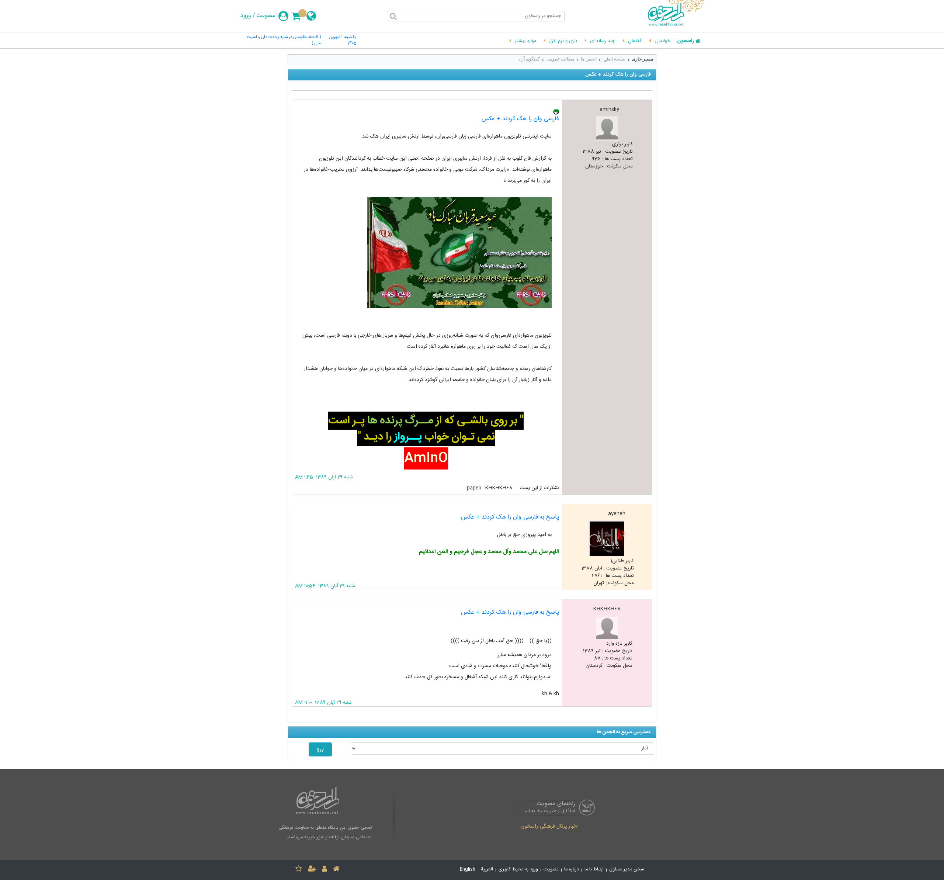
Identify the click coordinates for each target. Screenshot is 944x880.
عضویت (266, 15)
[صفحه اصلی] (336, 870)
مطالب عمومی (560, 59)
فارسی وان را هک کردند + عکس (520, 119)
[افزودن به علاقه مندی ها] (298, 870)
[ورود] (324, 870)
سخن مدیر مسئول (626, 869)
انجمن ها (589, 59)
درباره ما (571, 869)
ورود (245, 15)
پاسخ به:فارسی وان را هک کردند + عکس (510, 517)
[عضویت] (312, 870)
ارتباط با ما (594, 869)
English (467, 869)
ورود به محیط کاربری (518, 869)
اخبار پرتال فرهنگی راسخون (549, 827)
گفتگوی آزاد (529, 59)
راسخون (685, 41)
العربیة (487, 869)
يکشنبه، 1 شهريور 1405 (342, 40)
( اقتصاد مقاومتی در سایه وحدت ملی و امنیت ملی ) (284, 40)
